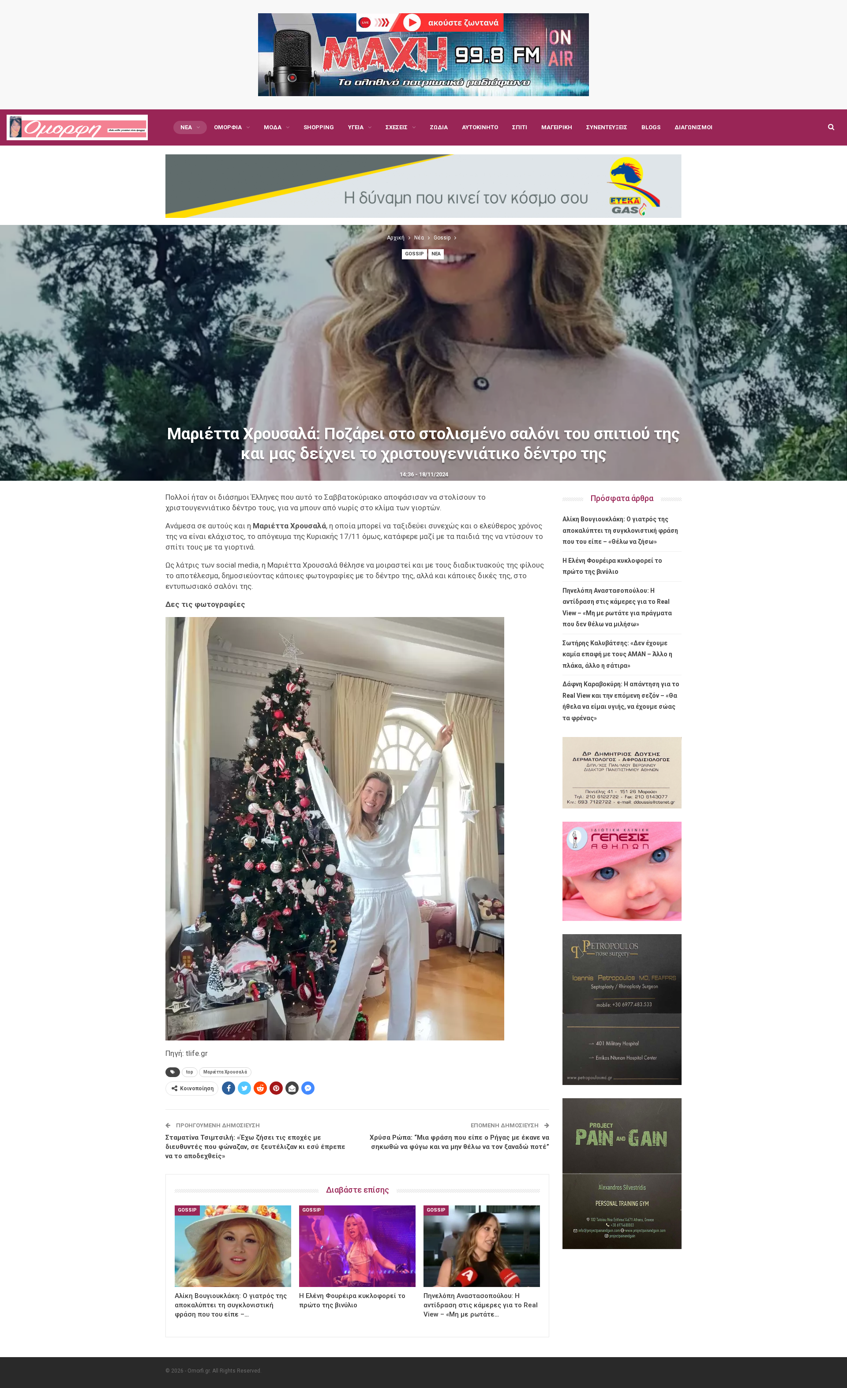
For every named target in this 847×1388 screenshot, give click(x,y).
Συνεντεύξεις (606, 127)
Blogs (650, 127)
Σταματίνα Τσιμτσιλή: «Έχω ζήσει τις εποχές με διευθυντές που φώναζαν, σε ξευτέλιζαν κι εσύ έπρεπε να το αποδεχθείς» (255, 1147)
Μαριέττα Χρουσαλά (225, 1072)
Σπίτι (519, 127)
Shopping (319, 127)
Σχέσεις (397, 127)
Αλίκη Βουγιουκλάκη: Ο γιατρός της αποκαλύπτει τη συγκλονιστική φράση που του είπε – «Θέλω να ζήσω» (620, 530)
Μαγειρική (556, 127)
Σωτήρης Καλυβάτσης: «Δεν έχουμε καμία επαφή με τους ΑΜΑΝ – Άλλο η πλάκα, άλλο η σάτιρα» (617, 654)
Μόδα (272, 127)
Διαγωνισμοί (693, 127)
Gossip (414, 254)
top (189, 1072)
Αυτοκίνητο (480, 127)
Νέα (186, 127)
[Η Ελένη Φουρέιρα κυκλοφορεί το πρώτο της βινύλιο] (357, 1246)
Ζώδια (439, 127)
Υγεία (356, 127)
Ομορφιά (228, 127)
